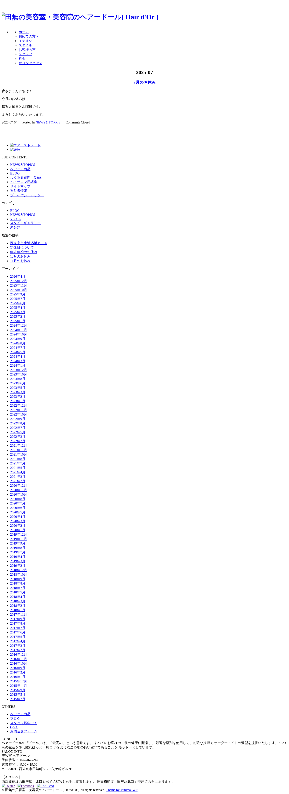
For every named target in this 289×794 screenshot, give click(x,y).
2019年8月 (17, 548)
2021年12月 (18, 445)
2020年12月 (18, 485)
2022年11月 (18, 410)
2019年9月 (17, 543)
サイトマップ (20, 186)
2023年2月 (17, 396)
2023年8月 (17, 379)
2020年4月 (17, 516)
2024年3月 (17, 361)
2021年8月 (17, 459)
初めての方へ (29, 36)
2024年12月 (18, 325)
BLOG (15, 173)
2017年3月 (17, 645)
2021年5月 (17, 468)
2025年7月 (17, 299)
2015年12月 (18, 681)
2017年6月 (17, 632)
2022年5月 (17, 432)
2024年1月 (17, 365)
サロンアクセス (30, 63)
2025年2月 (17, 316)
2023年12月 (18, 370)
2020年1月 (17, 530)
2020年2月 (17, 525)
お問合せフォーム (23, 731)
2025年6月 (17, 303)
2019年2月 (17, 565)
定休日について (22, 247)
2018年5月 (17, 592)
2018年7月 (17, 588)
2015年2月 (17, 699)
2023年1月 (17, 401)
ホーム (24, 32)
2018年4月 (17, 597)
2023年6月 (17, 383)
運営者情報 (18, 191)
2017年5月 (17, 637)
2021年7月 (17, 463)
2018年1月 (17, 610)
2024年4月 (17, 356)
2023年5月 (17, 387)
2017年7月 (17, 628)
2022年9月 (17, 419)
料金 (22, 58)
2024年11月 (18, 330)
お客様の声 (27, 49)
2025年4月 (17, 307)
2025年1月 (17, 321)
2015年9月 (17, 690)
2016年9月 (17, 668)
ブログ (15, 718)
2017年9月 (17, 619)
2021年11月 (18, 450)
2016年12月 (18, 654)
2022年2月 (17, 441)
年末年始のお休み (23, 252)
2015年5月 (17, 694)
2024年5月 (17, 352)
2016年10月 (18, 663)
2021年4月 (17, 472)
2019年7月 (17, 552)
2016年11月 (18, 659)
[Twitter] (9, 786)
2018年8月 (17, 583)
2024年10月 (18, 334)
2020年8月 (17, 499)
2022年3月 (17, 436)
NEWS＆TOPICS (48, 122)
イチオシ (25, 41)
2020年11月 (18, 490)
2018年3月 (17, 601)
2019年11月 (18, 539)
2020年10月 (18, 494)
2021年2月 (17, 481)
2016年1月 (17, 677)
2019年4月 (17, 556)
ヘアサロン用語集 (23, 182)
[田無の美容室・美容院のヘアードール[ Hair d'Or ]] (80, 17)
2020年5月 (17, 512)
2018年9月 (17, 579)
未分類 (15, 227)
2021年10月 (18, 454)
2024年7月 (17, 347)
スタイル (25, 45)
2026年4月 (17, 276)
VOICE (15, 219)
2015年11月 (18, 685)
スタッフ (25, 54)
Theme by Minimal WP (122, 790)
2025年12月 (18, 281)
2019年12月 (18, 534)
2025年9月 (17, 294)
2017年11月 (18, 614)
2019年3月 (17, 561)
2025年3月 (17, 312)
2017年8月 (17, 623)
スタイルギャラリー (25, 223)
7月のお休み (144, 82)
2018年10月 (18, 574)
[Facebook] (27, 786)
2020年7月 (17, 503)
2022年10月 (18, 414)
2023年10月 (18, 374)
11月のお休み (20, 261)
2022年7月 (17, 428)
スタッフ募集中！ (23, 723)
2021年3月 (17, 476)
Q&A (14, 727)
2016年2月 (17, 672)
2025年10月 (18, 290)
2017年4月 (17, 641)
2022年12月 (18, 405)
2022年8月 (17, 423)
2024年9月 (17, 339)
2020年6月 (17, 508)
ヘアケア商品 (20, 169)
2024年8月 (17, 343)
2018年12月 (18, 570)
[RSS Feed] (45, 786)
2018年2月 (17, 605)
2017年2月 (17, 650)
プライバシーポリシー (27, 195)
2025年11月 (18, 285)
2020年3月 (17, 521)
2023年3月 (17, 392)
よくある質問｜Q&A (25, 177)
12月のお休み (20, 256)
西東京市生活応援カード (28, 243)
